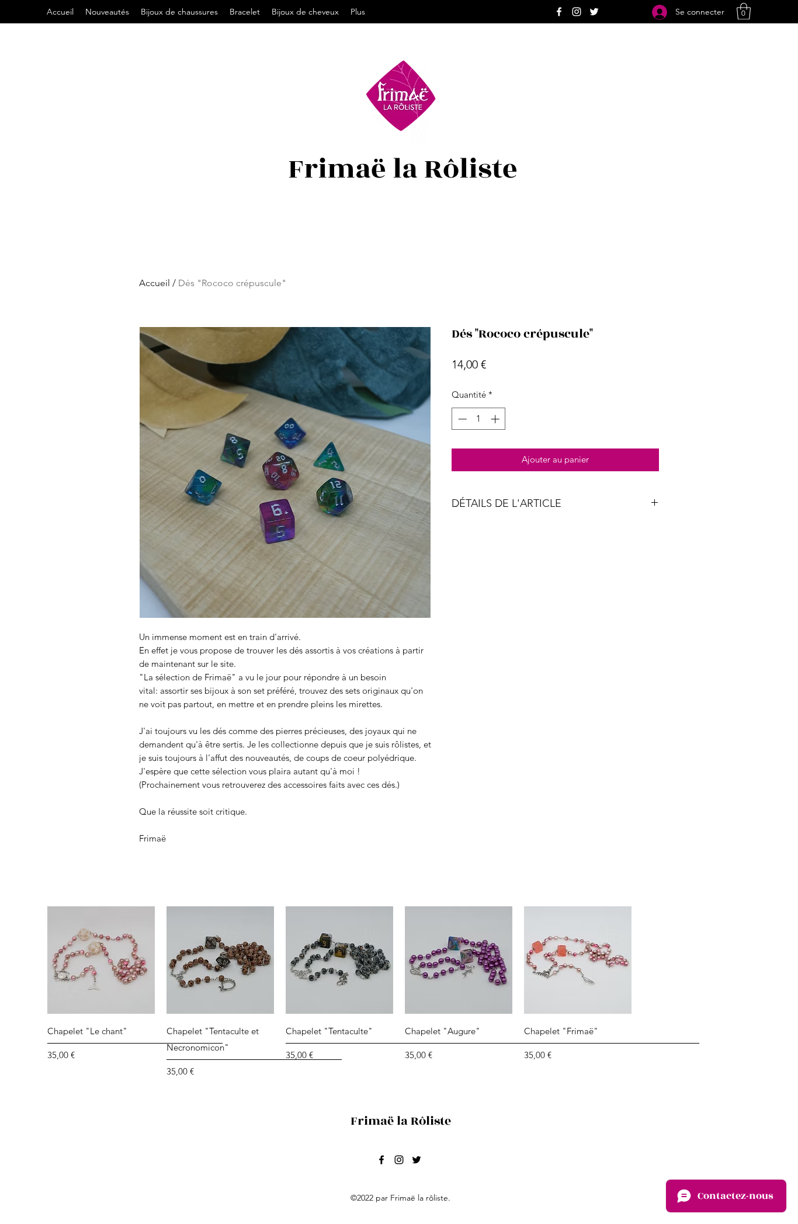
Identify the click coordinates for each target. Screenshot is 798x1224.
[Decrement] (461, 419)
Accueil (154, 282)
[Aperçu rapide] (101, 960)
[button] (744, 11)
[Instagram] (576, 12)
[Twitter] (594, 12)
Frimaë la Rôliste (403, 169)
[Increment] (496, 419)
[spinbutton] (478, 419)
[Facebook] (559, 12)
